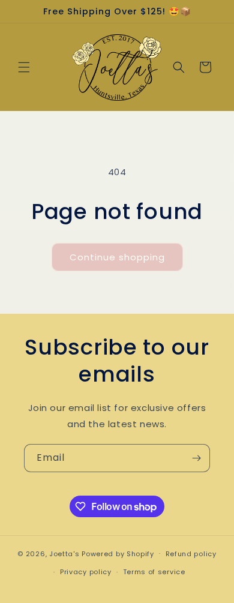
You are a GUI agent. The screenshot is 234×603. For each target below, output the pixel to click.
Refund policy (191, 554)
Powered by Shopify (118, 553)
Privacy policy (86, 572)
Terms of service (154, 572)
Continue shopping (117, 257)
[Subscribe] (196, 458)
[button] (24, 67)
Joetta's (64, 553)
